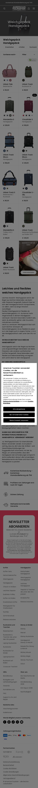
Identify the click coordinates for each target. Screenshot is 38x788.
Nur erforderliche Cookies (19, 415)
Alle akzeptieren (19, 409)
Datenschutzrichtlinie (11, 401)
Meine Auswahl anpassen (19, 420)
